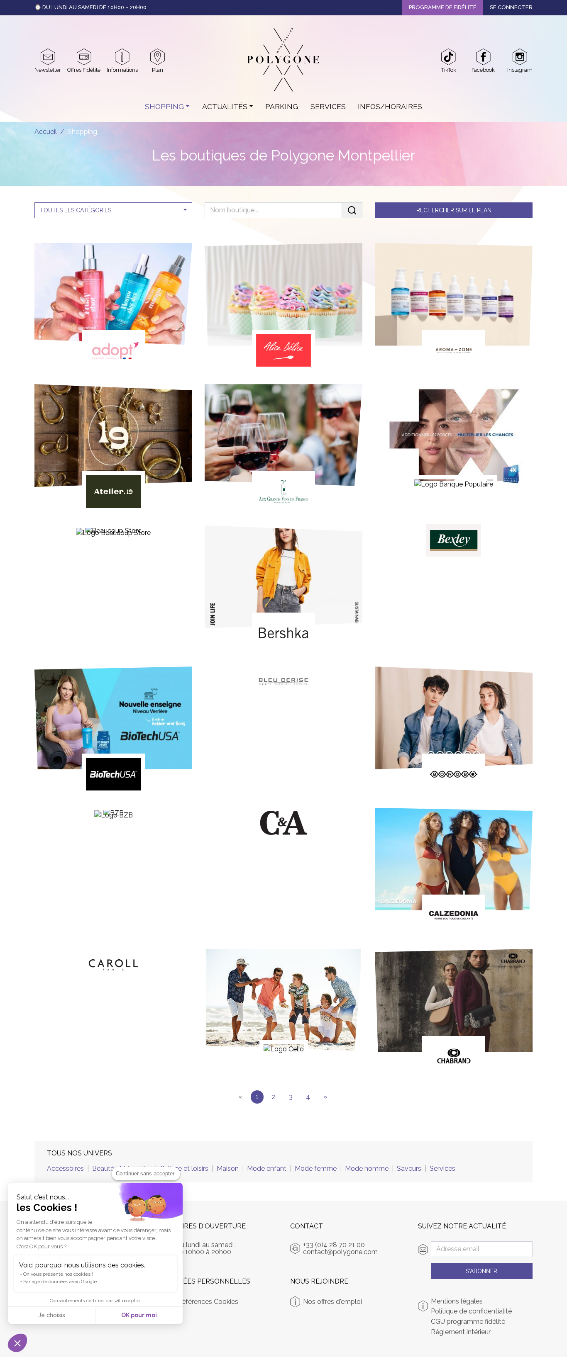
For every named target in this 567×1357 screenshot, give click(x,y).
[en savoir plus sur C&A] (283, 826)
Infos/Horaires (390, 106)
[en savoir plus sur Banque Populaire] (454, 440)
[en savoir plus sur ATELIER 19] (113, 448)
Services (328, 106)
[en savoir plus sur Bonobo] (454, 730)
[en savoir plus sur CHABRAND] (454, 1013)
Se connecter (511, 7)
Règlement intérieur (461, 1332)
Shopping (164, 106)
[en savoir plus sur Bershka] (283, 589)
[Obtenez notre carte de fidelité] (84, 57)
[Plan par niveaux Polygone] (157, 57)
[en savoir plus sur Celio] (283, 1005)
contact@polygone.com (340, 1252)
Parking (281, 106)
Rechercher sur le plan (453, 210)
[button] (17, 1343)
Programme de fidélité (443, 7)
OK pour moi (139, 1315)
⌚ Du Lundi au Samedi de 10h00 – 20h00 (90, 7)
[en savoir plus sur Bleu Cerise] (283, 684)
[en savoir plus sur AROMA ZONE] (454, 307)
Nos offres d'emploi (332, 1302)
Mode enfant (266, 1168)
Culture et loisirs (184, 1168)
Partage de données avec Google (60, 1281)
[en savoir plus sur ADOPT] (113, 307)
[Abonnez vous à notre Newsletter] (48, 57)
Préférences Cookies (207, 1302)
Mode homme (367, 1168)
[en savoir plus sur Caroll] (113, 967)
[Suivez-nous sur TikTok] (448, 57)
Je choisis (51, 1315)
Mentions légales (457, 1301)
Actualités (224, 106)
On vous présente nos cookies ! (58, 1274)
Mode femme (316, 1168)
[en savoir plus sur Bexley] (454, 543)
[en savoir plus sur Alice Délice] (283, 307)
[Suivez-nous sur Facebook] (483, 57)
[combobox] (113, 210)
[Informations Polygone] (122, 57)
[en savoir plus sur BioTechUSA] (113, 730)
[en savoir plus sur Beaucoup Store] (113, 535)
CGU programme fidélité (468, 1321)
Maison (228, 1168)
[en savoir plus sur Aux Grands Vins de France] (283, 448)
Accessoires (65, 1168)
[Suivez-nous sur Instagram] (520, 57)
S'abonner (481, 1271)
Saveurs (409, 1168)
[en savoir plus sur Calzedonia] (454, 872)
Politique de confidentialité (471, 1311)
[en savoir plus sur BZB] (113, 818)
